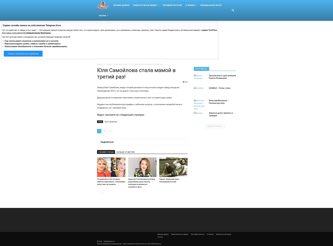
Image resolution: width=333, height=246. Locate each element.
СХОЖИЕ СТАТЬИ (106, 152)
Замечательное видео (145, 5)
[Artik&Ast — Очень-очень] (200, 91)
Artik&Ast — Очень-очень (219, 88)
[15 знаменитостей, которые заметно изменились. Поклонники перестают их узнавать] (111, 167)
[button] (233, 10)
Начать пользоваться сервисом (23, 54)
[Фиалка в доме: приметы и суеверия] (200, 116)
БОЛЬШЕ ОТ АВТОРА (126, 152)
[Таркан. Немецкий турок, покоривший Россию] (173, 167)
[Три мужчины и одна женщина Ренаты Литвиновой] (200, 78)
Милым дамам (121, 5)
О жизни (190, 5)
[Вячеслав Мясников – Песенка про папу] (200, 104)
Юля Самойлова (111, 122)
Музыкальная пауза (211, 5)
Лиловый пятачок (172, 5)
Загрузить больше (214, 126)
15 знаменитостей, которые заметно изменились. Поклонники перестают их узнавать (111, 181)
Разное (102, 15)
